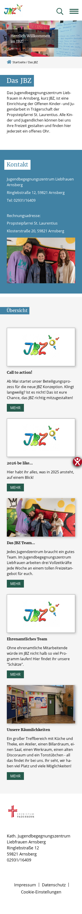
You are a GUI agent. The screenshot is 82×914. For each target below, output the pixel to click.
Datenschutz (54, 885)
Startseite (19, 62)
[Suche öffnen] (60, 12)
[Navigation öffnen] (75, 11)
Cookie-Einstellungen (41, 892)
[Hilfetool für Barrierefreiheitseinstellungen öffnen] (77, 461)
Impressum (25, 885)
